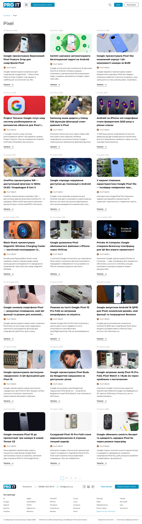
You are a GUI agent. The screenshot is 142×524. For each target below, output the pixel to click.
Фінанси (30, 511)
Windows (53, 505)
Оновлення (54, 508)
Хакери (53, 511)
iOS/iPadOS (31, 502)
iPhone (52, 502)
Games (122, 499)
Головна (7, 16)
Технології (124, 508)
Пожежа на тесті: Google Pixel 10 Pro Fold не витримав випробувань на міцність (69, 311)
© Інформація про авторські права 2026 (19, 519)
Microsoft (123, 502)
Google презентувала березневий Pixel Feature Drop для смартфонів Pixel (24, 59)
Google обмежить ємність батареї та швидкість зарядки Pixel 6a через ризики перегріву (117, 438)
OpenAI (6, 505)
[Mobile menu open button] (26, 5)
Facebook (84, 486)
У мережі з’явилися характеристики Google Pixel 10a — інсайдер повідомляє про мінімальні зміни (116, 184)
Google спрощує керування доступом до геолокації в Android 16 (70, 184)
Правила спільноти (106, 519)
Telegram (93, 486)
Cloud (75, 499)
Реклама (76, 508)
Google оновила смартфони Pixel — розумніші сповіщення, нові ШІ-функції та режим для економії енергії (24, 311)
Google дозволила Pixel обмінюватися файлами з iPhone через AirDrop (70, 246)
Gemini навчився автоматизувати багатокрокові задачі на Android (70, 58)
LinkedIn (88, 486)
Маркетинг (31, 508)
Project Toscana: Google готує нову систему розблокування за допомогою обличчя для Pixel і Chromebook (24, 122)
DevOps (100, 499)
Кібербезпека (102, 505)
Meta (98, 502)
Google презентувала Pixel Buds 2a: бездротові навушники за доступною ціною (69, 376)
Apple (29, 499)
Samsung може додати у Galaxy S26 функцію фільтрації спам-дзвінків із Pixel (69, 121)
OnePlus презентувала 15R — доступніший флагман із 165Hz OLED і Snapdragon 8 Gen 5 (22, 184)
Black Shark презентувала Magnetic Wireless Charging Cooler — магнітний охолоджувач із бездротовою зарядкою (24, 246)
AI (4, 499)
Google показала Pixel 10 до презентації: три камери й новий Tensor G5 (23, 438)
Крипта (6, 508)
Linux (75, 502)
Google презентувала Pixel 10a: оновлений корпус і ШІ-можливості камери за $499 (115, 59)
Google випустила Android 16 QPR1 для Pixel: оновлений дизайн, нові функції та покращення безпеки (117, 311)
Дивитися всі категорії (106, 511)
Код (121, 505)
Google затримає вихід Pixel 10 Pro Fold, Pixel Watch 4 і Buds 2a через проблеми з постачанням (117, 376)
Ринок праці (102, 508)
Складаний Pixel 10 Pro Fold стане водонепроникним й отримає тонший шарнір (70, 438)
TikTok (29, 505)
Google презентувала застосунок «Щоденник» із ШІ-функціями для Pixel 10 (24, 376)
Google (6, 502)
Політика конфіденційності (127, 519)
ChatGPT (53, 499)
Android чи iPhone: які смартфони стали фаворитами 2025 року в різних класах (117, 121)
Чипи (75, 511)
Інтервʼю (76, 505)
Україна (6, 511)
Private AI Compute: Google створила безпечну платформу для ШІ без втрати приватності (115, 246)
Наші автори (106, 487)
